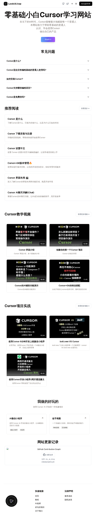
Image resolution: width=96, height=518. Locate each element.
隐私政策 (68, 500)
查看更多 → (85, 108)
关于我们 (39, 511)
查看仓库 (49, 455)
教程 (37, 500)
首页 (37, 496)
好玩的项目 (39, 507)
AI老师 (38, 503)
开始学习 (48, 39)
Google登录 (85, 4)
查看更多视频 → (83, 214)
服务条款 (68, 496)
